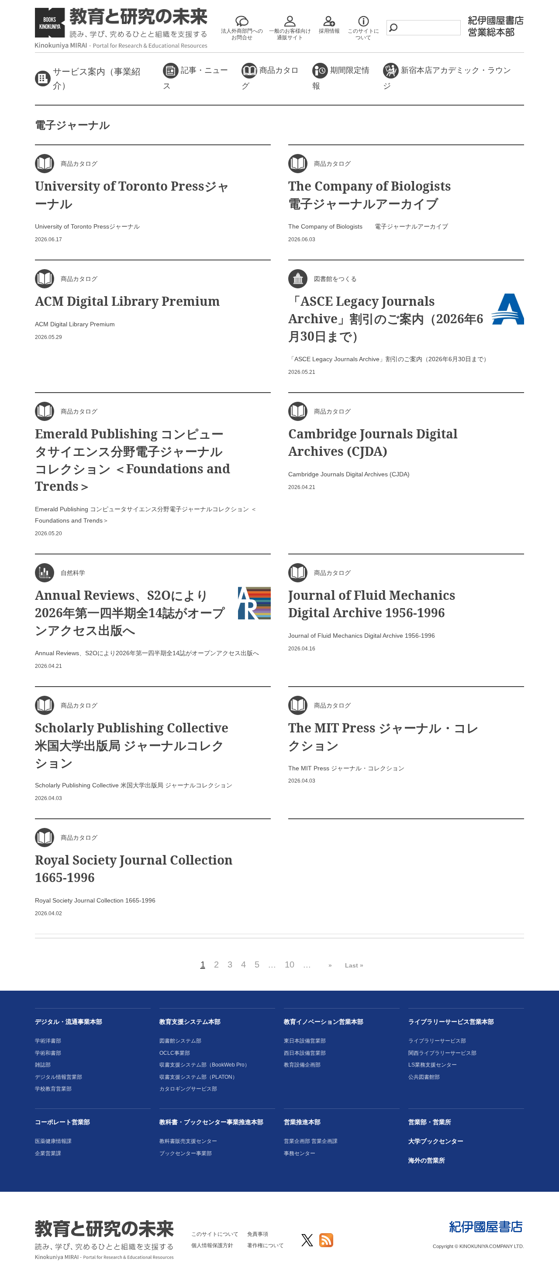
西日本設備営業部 (305, 1053)
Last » (354, 965)
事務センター (299, 1153)
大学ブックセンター (435, 1141)
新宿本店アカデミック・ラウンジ (447, 78)
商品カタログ (270, 78)
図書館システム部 (180, 1041)
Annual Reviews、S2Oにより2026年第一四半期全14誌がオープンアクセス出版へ (130, 612)
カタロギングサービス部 (188, 1089)
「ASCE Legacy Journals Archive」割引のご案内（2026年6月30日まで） (385, 318)
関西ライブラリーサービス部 (442, 1053)
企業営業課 (48, 1153)
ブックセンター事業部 (185, 1153)
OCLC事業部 (174, 1053)
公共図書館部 (424, 1077)
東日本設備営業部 (305, 1041)
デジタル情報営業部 (58, 1077)
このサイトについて (214, 1234)
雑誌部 (43, 1065)
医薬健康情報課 (53, 1141)
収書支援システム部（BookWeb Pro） (204, 1065)
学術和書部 (48, 1053)
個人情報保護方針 (212, 1245)
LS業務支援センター (432, 1065)
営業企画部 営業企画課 (311, 1141)
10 (289, 964)
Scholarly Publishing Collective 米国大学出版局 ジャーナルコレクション (131, 745)
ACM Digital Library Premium (127, 301)
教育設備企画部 (302, 1065)
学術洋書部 (48, 1041)
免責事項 (257, 1234)
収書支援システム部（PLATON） (198, 1077)
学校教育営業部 (53, 1089)
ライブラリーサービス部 (437, 1041)
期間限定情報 (340, 78)
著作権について (265, 1245)
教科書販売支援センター (188, 1141)
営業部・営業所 (429, 1121)
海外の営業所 (426, 1160)
